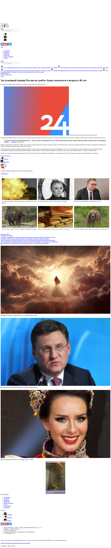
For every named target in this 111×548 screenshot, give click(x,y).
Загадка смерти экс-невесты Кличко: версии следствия (52, 201)
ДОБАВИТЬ (4, 173)
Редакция (6, 507)
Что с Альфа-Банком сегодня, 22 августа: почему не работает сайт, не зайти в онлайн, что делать (30, 67)
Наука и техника (8, 503)
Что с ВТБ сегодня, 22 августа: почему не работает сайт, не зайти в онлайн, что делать (84, 67)
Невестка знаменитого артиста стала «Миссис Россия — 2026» (17, 459)
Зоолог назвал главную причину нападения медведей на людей (19, 229)
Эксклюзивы (7, 506)
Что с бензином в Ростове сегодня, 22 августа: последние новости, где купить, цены (27, 70)
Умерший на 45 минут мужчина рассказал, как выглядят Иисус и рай (19, 315)
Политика (6, 500)
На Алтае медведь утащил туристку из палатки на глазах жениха (91, 229)
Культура (6, 499)
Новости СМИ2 (5, 234)
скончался (17, 153)
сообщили (14, 142)
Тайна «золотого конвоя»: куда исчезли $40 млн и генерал (53, 229)
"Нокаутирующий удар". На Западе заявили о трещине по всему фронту (19, 202)
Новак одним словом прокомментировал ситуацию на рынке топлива (19, 387)
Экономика (7, 497)
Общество (7, 501)
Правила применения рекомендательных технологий (15, 543)
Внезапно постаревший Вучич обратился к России (87, 201)
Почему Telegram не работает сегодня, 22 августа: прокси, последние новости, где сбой (78, 70)
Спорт (2, 76)
